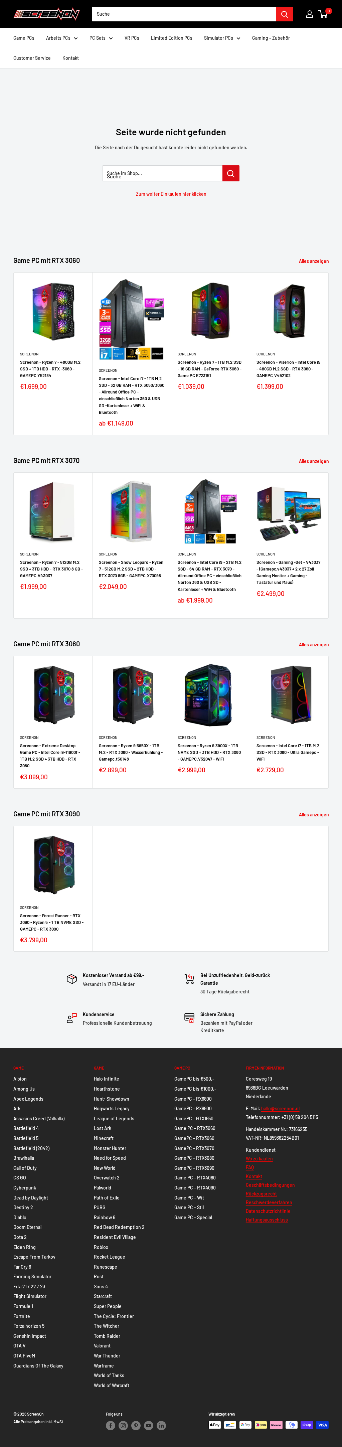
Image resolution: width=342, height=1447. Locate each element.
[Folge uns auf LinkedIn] (161, 1425)
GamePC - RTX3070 (194, 1148)
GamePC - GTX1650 (193, 1118)
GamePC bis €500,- (194, 1079)
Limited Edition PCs (171, 38)
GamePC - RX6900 (193, 1108)
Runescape (105, 1267)
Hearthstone (107, 1089)
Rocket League (109, 1257)
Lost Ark (102, 1128)
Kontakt (70, 58)
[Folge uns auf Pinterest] (136, 1425)
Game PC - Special (193, 1217)
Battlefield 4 (26, 1128)
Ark (16, 1108)
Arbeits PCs (58, 38)
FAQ (250, 1167)
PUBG (100, 1207)
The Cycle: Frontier (114, 1316)
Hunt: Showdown (111, 1099)
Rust (99, 1276)
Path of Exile (107, 1197)
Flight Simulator (29, 1296)
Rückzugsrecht (261, 1193)
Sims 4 (101, 1286)
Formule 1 (23, 1306)
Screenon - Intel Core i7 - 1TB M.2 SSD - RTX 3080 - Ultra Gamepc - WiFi (287, 752)
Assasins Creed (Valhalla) (38, 1118)
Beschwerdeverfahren (269, 1202)
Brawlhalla (23, 1158)
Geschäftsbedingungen (270, 1185)
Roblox (101, 1247)
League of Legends (114, 1118)
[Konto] (309, 14)
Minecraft (104, 1138)
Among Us (24, 1089)
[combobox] (184, 14)
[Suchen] (284, 14)
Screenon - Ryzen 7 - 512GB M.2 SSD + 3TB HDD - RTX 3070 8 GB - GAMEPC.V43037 (51, 568)
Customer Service (32, 58)
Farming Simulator (32, 1276)
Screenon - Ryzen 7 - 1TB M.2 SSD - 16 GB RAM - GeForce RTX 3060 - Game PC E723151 (209, 369)
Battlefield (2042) (31, 1148)
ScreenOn (29, 354)
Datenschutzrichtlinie (268, 1211)
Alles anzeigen (314, 261)
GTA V (19, 1345)
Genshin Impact (29, 1336)
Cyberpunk (24, 1187)
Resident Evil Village (115, 1237)
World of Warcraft (111, 1385)
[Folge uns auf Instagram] (123, 1425)
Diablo (19, 1217)
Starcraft (103, 1296)
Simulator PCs (218, 38)
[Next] (329, 353)
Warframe (104, 1366)
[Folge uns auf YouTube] (148, 1425)
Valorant (102, 1345)
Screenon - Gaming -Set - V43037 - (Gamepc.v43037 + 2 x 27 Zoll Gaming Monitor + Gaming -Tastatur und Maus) (288, 572)
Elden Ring (24, 1247)
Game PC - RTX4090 (195, 1187)
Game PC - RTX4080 (195, 1177)
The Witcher (106, 1326)
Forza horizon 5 (28, 1326)
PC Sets (98, 38)
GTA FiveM (24, 1355)
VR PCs (132, 38)
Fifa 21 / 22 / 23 (29, 1286)
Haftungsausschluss (267, 1220)
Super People (108, 1306)
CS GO (19, 1177)
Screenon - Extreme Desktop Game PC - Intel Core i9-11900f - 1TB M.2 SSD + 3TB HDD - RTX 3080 (50, 755)
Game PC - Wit (189, 1197)
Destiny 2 (23, 1207)
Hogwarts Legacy (112, 1108)
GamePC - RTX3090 (194, 1168)
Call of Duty (25, 1168)
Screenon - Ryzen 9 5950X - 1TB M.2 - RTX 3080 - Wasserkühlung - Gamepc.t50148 (131, 752)
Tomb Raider (107, 1336)
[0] (323, 14)
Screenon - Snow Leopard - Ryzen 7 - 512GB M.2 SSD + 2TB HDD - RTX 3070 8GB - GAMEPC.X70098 (131, 568)
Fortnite (21, 1316)
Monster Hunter (110, 1148)
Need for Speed (110, 1158)
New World (105, 1168)
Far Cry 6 (22, 1267)
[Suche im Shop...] (230, 173)
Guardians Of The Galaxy (38, 1366)
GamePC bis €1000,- (195, 1089)
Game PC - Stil (189, 1207)
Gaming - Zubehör (271, 38)
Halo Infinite (106, 1079)
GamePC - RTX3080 (194, 1158)
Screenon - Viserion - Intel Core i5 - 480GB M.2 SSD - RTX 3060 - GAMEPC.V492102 (288, 369)
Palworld (102, 1187)
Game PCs (23, 38)
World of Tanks (109, 1375)
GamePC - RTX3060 (194, 1138)
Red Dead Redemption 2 (119, 1227)
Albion (20, 1079)
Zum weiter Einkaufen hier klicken (171, 194)
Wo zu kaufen (259, 1158)
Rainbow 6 (104, 1217)
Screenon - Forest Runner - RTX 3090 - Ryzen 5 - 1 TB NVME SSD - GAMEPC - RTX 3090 (51, 922)
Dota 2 (20, 1237)
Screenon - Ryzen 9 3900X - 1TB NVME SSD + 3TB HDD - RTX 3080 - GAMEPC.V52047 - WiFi (209, 752)
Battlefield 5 (25, 1138)
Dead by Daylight (30, 1197)
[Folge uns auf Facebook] (110, 1425)
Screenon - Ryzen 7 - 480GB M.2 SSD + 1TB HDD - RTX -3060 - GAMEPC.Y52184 (50, 369)
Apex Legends (28, 1099)
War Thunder (107, 1355)
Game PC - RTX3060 (194, 1128)
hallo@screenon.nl (280, 1108)
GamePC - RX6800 (193, 1099)
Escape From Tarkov (34, 1257)
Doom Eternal (27, 1227)
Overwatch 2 (107, 1177)
